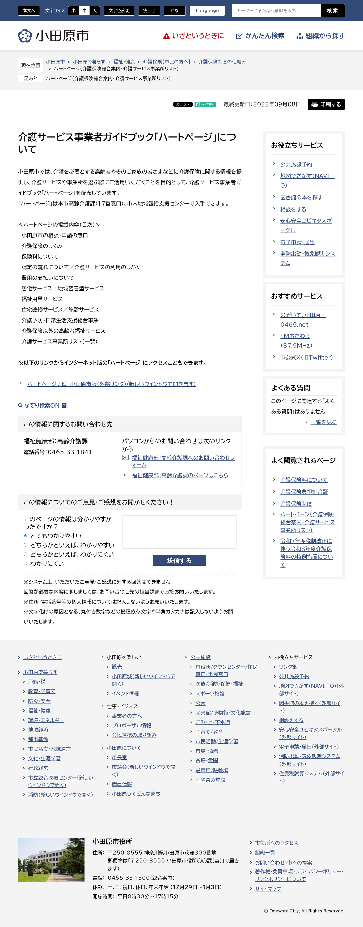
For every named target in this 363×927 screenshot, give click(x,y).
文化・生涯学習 (44, 758)
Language (207, 10)
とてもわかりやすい (56, 536)
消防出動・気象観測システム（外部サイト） (309, 760)
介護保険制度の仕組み (222, 61)
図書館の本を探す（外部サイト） (309, 707)
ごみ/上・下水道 (213, 722)
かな (171, 10)
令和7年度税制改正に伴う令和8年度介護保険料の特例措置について (306, 552)
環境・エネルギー (46, 720)
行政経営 (38, 768)
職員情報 (122, 784)
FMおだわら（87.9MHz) (296, 340)
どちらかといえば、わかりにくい (72, 554)
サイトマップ (268, 889)
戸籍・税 (37, 681)
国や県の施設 (211, 780)
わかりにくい (47, 564)
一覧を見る (324, 422)
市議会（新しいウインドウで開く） (143, 771)
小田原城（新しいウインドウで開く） (143, 680)
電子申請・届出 (297, 242)
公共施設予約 (296, 164)
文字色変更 (119, 10)
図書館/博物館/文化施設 (223, 712)
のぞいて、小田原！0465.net (303, 319)
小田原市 (53, 36)
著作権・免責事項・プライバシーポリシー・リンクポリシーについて (299, 875)
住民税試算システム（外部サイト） (311, 777)
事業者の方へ (127, 716)
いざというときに (42, 657)
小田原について (124, 747)
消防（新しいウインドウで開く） (60, 794)
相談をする (293, 209)
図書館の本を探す (301, 197)
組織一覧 (265, 852)
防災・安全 (39, 701)
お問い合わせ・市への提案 (283, 862)
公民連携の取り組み (134, 735)
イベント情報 (125, 693)
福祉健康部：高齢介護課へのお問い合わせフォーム (183, 461)
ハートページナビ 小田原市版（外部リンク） (111, 384)
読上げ (149, 10)
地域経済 (38, 729)
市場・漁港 (207, 751)
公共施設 (201, 657)
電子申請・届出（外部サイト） (309, 746)
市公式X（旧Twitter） (306, 357)
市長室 (119, 757)
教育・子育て (42, 691)
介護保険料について (304, 479)
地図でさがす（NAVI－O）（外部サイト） (311, 690)
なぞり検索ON (42, 405)
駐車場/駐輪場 (212, 770)
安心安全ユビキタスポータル (306, 225)
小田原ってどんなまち (136, 793)
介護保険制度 (296, 503)
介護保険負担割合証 (304, 491)
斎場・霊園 (207, 760)
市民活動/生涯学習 (217, 741)
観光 (117, 666)
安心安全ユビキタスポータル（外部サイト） (310, 733)
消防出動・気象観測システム (307, 258)
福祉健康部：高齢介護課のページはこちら (180, 475)
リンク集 (288, 666)
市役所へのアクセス (276, 842)
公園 (201, 703)
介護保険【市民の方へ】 (167, 61)
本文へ (29, 10)
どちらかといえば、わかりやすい (72, 545)
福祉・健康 (124, 61)
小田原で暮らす (89, 61)
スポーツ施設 (210, 693)
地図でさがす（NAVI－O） (307, 180)
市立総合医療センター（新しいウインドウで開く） (61, 781)
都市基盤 (38, 739)
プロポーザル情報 (131, 725)
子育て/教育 (209, 731)
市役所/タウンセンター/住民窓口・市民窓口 (227, 670)
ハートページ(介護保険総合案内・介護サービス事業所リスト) (307, 522)
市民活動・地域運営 (49, 748)
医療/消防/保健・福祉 (219, 683)
